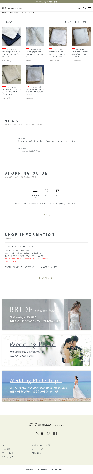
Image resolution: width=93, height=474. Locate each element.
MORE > (46, 215)
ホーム (4, 12)
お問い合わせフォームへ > (46, 278)
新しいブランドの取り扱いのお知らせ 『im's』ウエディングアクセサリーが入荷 (46, 141)
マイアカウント (7, 453)
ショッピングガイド (9, 456)
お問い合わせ (36, 453)
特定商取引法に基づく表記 (41, 445)
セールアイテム (14, 12)
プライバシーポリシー (40, 449)
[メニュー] (89, 8)
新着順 (85, 22)
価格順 (76, 22)
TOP (3, 445)
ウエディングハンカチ (29, 12)
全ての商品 (6, 449)
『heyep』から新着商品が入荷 (29, 151)
